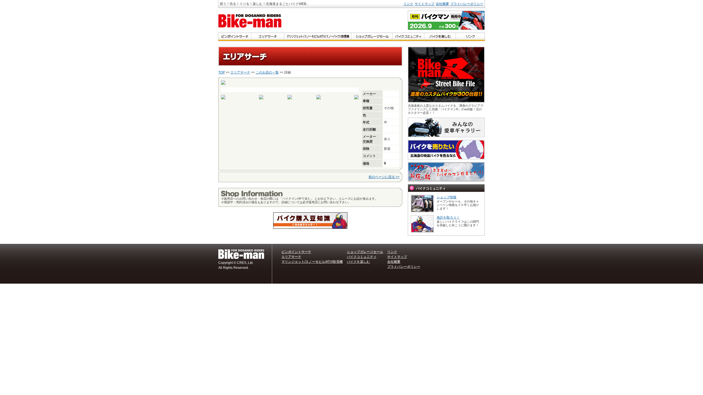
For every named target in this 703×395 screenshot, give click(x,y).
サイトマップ (424, 4)
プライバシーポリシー (466, 4)
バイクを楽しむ (358, 262)
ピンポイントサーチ (296, 252)
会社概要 (442, 4)
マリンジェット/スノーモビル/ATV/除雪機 (312, 262)
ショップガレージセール (365, 252)
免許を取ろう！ (448, 217)
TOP (221, 72)
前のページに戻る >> (384, 177)
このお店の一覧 (267, 72)
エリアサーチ (240, 72)
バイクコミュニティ (361, 257)
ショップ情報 (446, 197)
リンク (408, 4)
